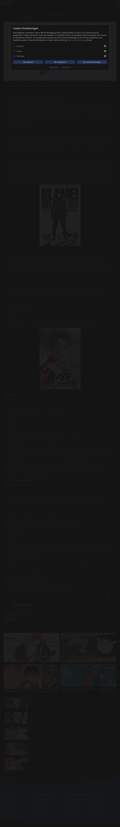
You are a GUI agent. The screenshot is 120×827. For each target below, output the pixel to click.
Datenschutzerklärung (76, 40)
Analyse (19, 51)
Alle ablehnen (28, 62)
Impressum (66, 67)
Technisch (20, 46)
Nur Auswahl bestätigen (92, 62)
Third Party (20, 56)
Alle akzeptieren (60, 62)
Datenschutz (54, 67)
